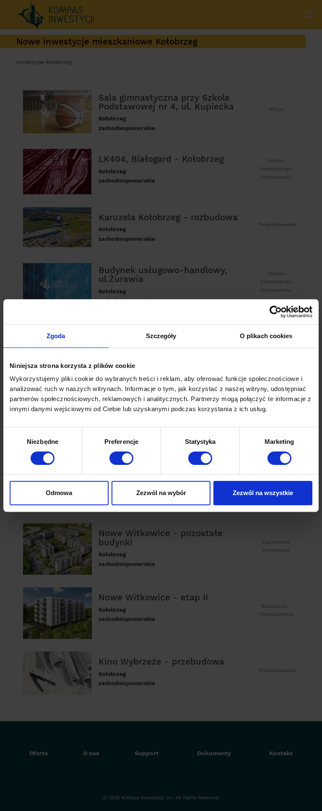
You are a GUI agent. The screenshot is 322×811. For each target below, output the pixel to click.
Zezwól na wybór (161, 492)
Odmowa (59, 492)
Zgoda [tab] (56, 335)
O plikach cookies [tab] (266, 335)
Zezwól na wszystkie (263, 492)
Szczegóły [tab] (161, 335)
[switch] (121, 458)
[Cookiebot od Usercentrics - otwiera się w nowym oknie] (275, 311)
